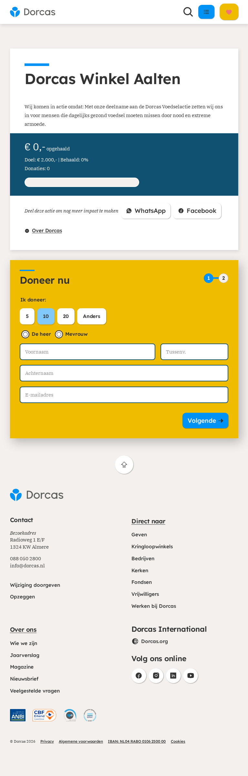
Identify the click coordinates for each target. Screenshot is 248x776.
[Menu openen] (206, 12)
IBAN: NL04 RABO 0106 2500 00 (137, 741)
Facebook (199, 212)
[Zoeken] (188, 12)
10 (46, 316)
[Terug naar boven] (124, 464)
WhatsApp (148, 212)
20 (66, 316)
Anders (91, 316)
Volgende (202, 420)
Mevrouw (76, 334)
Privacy (47, 741)
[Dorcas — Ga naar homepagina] (32, 12)
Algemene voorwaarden (81, 741)
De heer (41, 334)
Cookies (178, 741)
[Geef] (229, 12)
